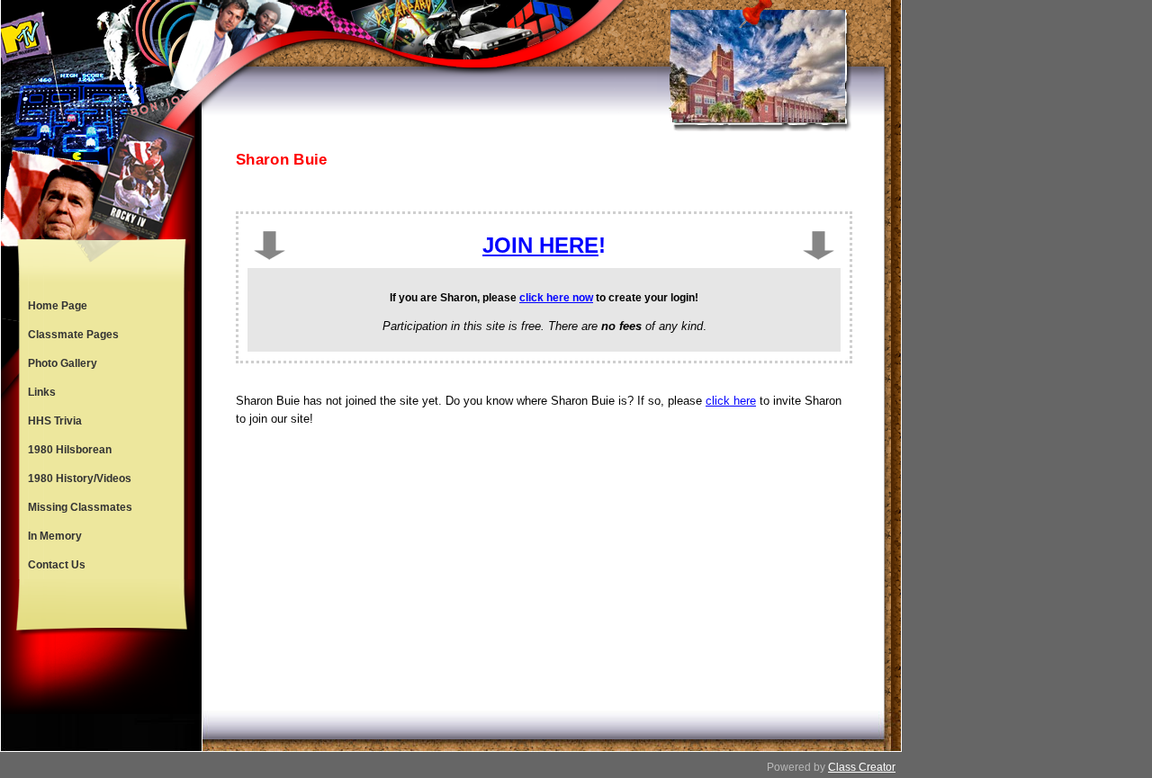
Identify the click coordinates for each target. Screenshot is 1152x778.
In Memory (55, 536)
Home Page (57, 306)
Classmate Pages (73, 334)
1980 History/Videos (79, 478)
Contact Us (57, 565)
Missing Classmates (80, 507)
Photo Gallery (62, 363)
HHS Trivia (55, 421)
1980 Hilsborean (70, 449)
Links (42, 392)
